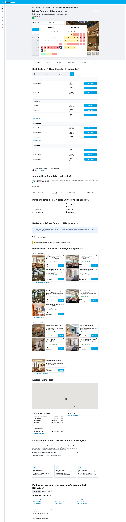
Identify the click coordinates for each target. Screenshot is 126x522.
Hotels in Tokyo (58, 503)
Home (33, 7)
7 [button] (57, 37)
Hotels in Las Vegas (37, 498)
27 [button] (54, 47)
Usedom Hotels (49, 7)
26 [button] (51, 47)
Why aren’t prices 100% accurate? (41, 518)
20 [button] (54, 44)
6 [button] (54, 37)
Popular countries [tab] (46, 491)
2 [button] (74, 34)
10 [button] (45, 41)
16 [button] (42, 44)
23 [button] (42, 47)
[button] (2, 2)
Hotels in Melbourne (81, 498)
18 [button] (48, 44)
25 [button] (48, 47)
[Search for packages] (2, 14)
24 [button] (45, 47)
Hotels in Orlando (58, 499)
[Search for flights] (2, 6)
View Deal (61, 265)
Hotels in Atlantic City (59, 501)
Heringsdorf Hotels (59, 7)
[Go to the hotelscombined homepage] (10, 2)
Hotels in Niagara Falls (82, 503)
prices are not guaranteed (61, 509)
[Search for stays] (2, 8)
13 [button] (54, 41)
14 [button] (57, 41)
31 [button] (45, 50)
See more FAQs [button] (55, 458)
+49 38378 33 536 (36, 16)
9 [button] (74, 37)
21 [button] (57, 44)
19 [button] (51, 44)
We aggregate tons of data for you (41, 516)
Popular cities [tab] (36, 491)
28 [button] (57, 47)
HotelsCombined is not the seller (40, 513)
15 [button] (60, 41)
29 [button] (60, 47)
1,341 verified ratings (44, 18)
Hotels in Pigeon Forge (38, 499)
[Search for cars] (2, 11)
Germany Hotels (38, 7)
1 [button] (71, 34)
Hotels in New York (37, 501)
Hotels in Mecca (58, 498)
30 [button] (42, 50)
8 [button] (71, 37)
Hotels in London (80, 501)
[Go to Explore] (2, 17)
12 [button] (51, 41)
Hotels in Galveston (37, 503)
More (33, 182)
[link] (41, 282)
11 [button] (48, 41)
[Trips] (2, 20)
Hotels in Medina (80, 499)
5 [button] (51, 37)
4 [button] (48, 37)
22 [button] (60, 44)
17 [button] (45, 44)
